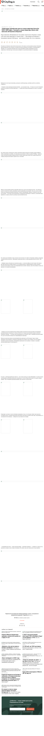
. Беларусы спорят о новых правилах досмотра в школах (11, 648)
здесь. (31, 615)
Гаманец (24, 644)
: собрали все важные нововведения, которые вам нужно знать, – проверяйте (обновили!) (11, 660)
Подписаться (30, 709)
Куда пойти (24, 670)
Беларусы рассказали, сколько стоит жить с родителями (32, 648)
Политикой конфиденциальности (28, 711)
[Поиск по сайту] (38, 2)
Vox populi (3, 644)
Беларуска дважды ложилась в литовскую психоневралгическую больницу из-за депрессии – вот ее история (32, 662)
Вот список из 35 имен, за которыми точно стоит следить (11, 691)
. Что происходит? (11, 678)
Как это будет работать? (32, 637)
